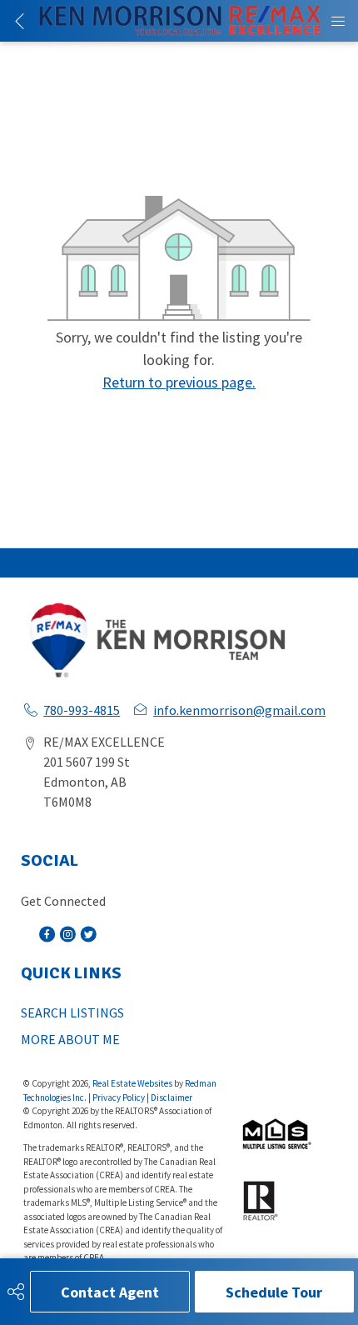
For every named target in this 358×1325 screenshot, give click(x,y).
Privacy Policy (118, 1097)
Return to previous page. (179, 382)
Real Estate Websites (133, 1083)
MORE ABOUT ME (70, 1039)
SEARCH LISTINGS (72, 1012)
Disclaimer (171, 1097)
